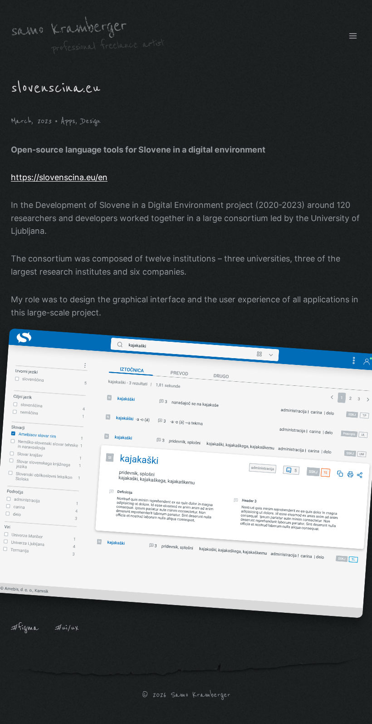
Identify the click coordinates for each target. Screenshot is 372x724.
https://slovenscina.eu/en (59, 177)
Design (91, 121)
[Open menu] (352, 36)
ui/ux (67, 627)
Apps (68, 121)
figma (25, 627)
